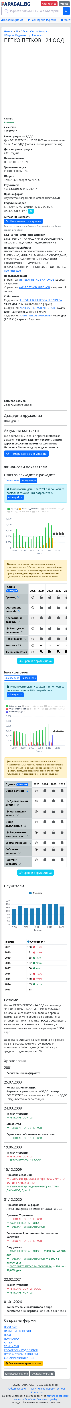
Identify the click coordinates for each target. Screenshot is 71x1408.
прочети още (12, 270)
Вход (65, 3)
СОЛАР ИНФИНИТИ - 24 (19, 1358)
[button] (32, 599)
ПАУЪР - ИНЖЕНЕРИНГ (18, 1331)
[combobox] (31, 11)
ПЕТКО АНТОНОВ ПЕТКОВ (26, 1127)
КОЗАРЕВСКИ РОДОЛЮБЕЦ (21, 1350)
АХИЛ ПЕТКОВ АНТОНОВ (34, 287)
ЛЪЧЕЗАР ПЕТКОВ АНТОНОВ (36, 279)
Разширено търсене (43, 20)
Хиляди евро (29, 480)
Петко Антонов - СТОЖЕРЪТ (21, 1354)
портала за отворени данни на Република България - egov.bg (41, 1397)
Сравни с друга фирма (37, 661)
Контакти (37, 1392)
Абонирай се (49, 3)
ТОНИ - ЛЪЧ (11, 1346)
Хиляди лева (12, 480)
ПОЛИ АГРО (11, 1338)
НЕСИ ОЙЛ (10, 1327)
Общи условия (17, 1388)
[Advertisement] (35, 80)
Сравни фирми (13, 20)
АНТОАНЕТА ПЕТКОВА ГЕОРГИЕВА (41, 300)
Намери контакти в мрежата (25, 221)
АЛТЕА (8, 1342)
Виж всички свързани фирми (24, 1363)
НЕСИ (7, 1334)
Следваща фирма (41, 1373)
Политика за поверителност (47, 1388)
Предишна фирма (17, 1373)
